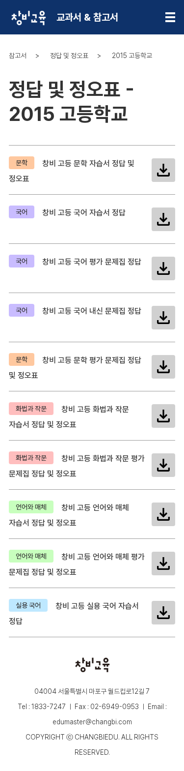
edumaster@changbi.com (92, 722)
